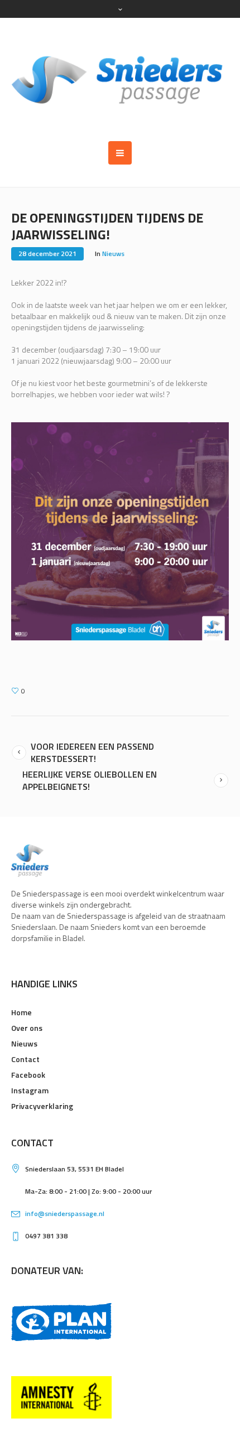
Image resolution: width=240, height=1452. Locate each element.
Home (21, 1012)
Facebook (28, 1074)
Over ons (26, 1028)
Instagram (30, 1090)
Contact (25, 1059)
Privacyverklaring (42, 1106)
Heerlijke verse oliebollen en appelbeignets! (89, 780)
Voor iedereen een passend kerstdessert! (92, 752)
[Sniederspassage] (120, 79)
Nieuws (113, 253)
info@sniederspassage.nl (64, 1213)
